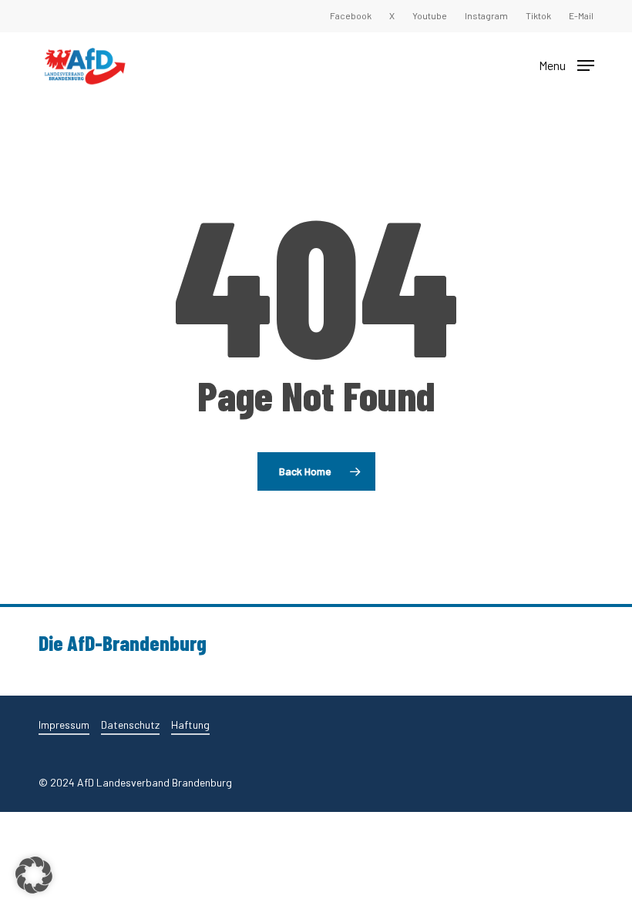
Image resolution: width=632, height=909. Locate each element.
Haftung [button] (190, 724)
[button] (566, 63)
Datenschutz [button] (130, 724)
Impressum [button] (64, 724)
